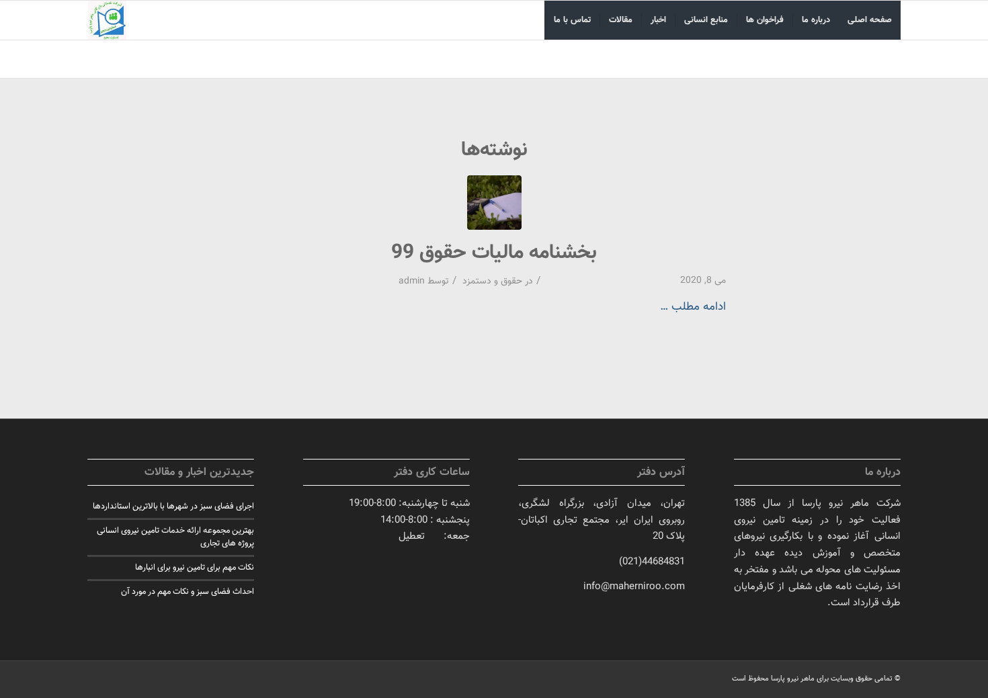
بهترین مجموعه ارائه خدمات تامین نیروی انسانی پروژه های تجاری (175, 537)
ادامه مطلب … (693, 307)
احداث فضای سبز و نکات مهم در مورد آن (187, 592)
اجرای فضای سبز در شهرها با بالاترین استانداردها (173, 506)
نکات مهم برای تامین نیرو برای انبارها (194, 567)
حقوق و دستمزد (492, 281)
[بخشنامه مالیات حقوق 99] (494, 202)
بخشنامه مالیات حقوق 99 (494, 253)
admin (412, 281)
